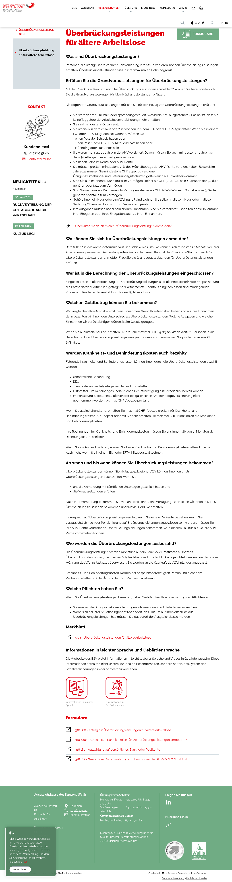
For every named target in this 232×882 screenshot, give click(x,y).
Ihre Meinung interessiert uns (120, 840)
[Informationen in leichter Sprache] (83, 688)
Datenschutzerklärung (173, 878)
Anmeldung (167, 8)
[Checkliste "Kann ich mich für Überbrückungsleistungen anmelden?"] (142, 226)
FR (221, 22)
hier (25, 861)
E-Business (148, 8)
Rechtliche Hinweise (196, 878)
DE (226, 22)
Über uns (131, 8)
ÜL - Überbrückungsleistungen (36, 30)
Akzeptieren (20, 869)
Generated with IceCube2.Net (192, 873)
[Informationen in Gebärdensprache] (122, 688)
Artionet (172, 873)
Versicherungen (109, 8)
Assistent (87, 8)
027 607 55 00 (79, 810)
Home (73, 8)
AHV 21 (183, 8)
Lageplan (76, 805)
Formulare (203, 34)
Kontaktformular (39, 159)
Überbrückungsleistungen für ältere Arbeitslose (36, 52)
